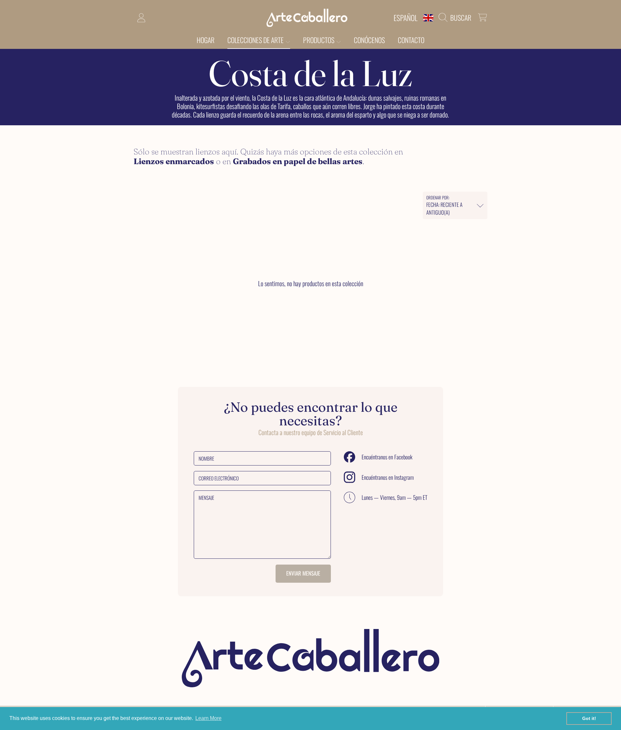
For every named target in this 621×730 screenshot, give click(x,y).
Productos (319, 40)
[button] (456, 17)
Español (406, 17)
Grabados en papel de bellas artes (298, 161)
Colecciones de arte (256, 40)
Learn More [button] (208, 718)
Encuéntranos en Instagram (388, 477)
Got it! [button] (589, 718)
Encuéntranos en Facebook (387, 457)
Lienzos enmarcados (174, 161)
